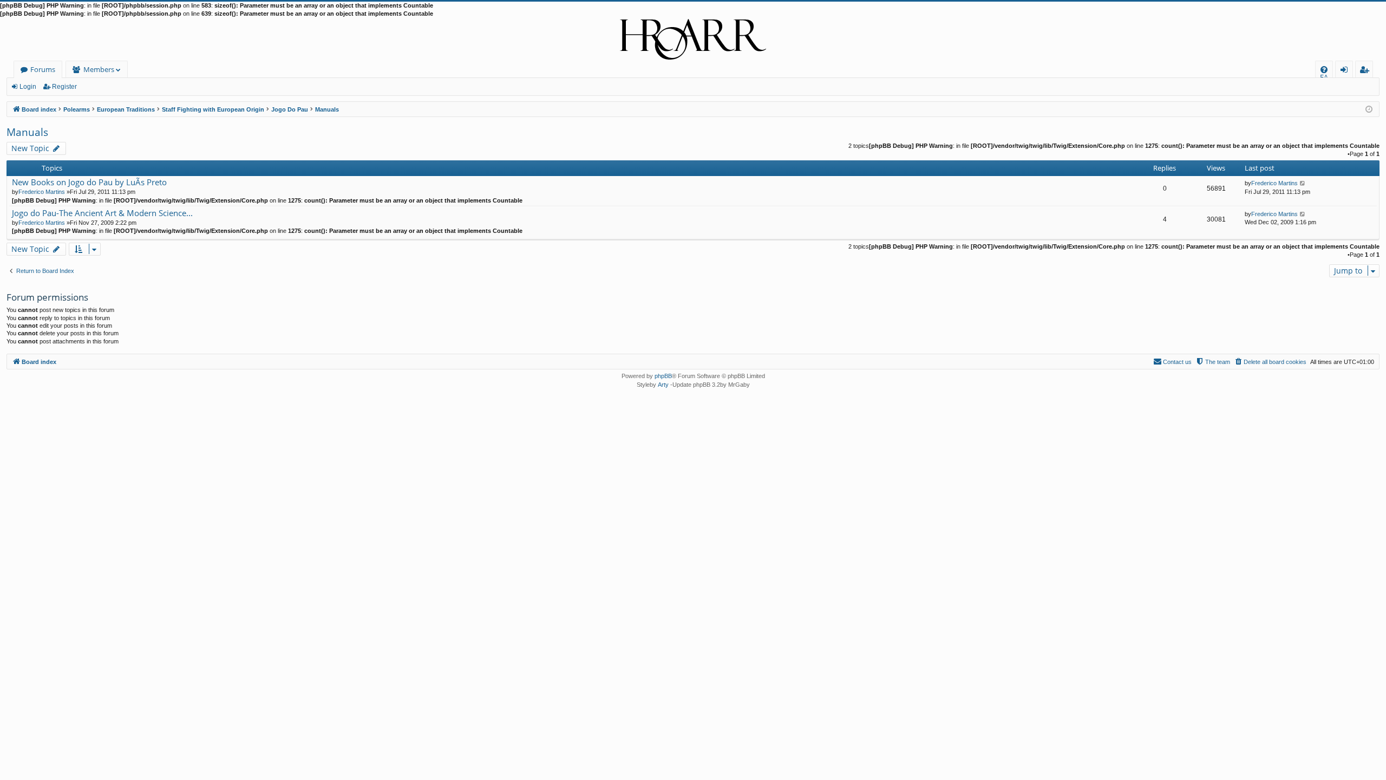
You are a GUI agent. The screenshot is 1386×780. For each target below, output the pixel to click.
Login (27, 86)
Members (98, 69)
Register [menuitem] (1366, 71)
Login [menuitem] (1346, 71)
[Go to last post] (1302, 183)
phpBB (663, 376)
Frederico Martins (41, 191)
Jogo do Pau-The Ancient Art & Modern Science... (102, 213)
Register (64, 86)
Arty (663, 384)
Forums (42, 69)
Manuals (27, 132)
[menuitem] (1324, 69)
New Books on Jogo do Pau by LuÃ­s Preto (89, 182)
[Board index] (693, 39)
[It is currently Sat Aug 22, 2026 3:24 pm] (1368, 109)
